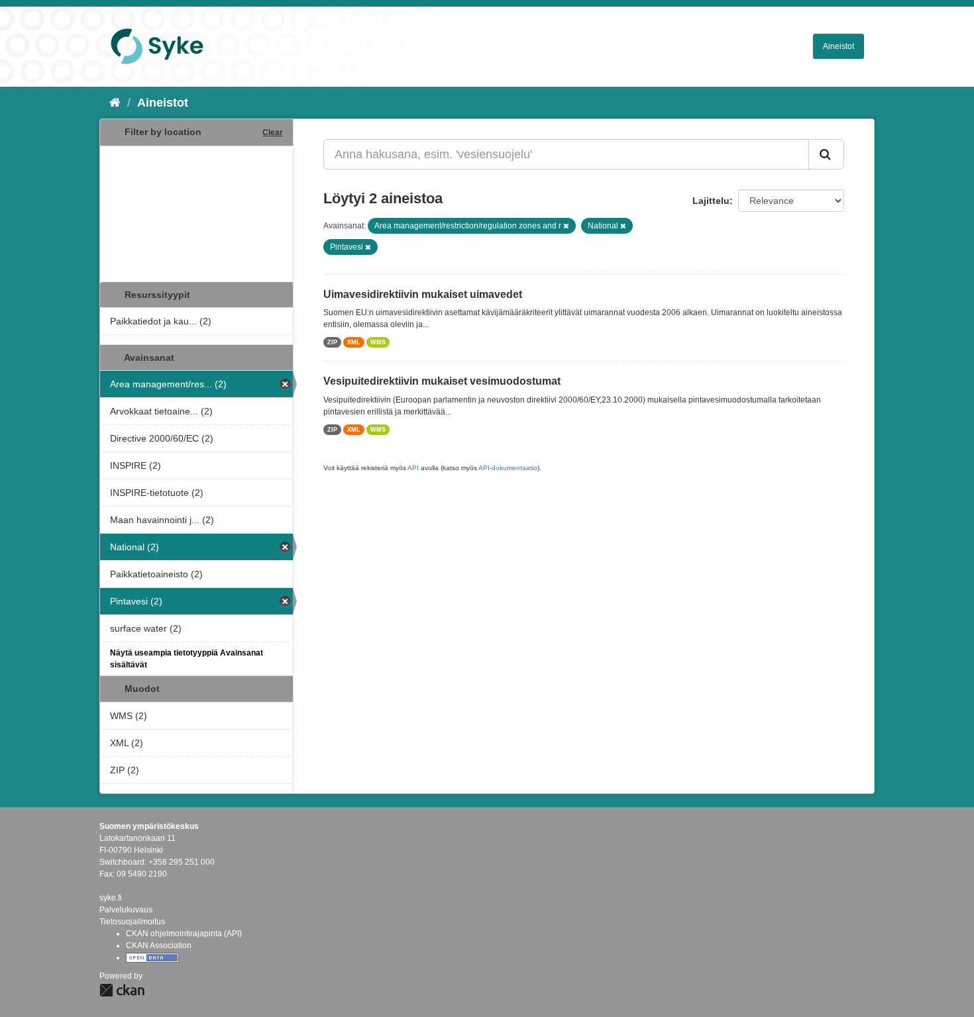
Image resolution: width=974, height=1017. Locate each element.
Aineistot (838, 46)
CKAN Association (158, 945)
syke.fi (110, 897)
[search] (826, 154)
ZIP (332, 342)
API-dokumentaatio (507, 467)
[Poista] (566, 226)
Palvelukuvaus (125, 909)
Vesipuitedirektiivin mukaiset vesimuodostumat (442, 381)
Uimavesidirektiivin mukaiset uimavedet (422, 294)
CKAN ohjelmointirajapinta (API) (184, 933)
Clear (272, 132)
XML (353, 342)
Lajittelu (711, 200)
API (413, 467)
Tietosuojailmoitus (132, 921)
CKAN (121, 990)
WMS (378, 342)
